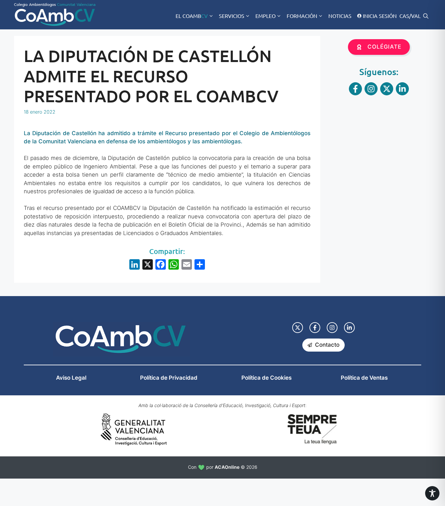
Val (416, 15)
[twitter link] (297, 327)
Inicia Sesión (380, 15)
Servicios (231, 15)
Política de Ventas (364, 377)
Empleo (265, 15)
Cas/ (405, 15)
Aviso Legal (71, 377)
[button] (426, 15)
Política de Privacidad (168, 377)
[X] (147, 265)
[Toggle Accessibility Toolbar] (432, 493)
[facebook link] (314, 327)
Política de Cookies (266, 377)
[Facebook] (160, 265)
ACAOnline (227, 467)
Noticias (340, 15)
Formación (302, 15)
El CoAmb (192, 15)
